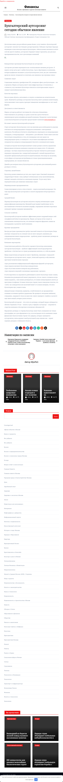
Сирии (37, 37)
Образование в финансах (12, 613)
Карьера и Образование (11, 535)
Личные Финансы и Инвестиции (14, 565)
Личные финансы (9, 561)
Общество (7, 618)
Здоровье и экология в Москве (13, 495)
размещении (20, 37)
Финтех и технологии (11, 697)
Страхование (8, 666)
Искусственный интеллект (12, 526)
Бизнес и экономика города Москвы (15, 456)
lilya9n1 (13, 34)
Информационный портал (12, 517)
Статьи (6, 662)
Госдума (40, 34)
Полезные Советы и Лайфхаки (13, 627)
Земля (6, 500)
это (49, 37)
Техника (6, 670)
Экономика (7, 701)
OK (36, 779)
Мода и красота (9, 578)
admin (10, 397)
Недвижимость (9, 596)
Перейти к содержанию (7, 1)
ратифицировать (29, 37)
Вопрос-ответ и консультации (13, 465)
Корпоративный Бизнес (11, 543)
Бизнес (6, 447)
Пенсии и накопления (11, 622)
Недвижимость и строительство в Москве (17, 600)
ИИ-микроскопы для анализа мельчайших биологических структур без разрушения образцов (18, 764)
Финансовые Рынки (10, 688)
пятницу (13, 37)
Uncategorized (8, 425)
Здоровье (7, 491)
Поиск (8, 411)
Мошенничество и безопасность (14, 583)
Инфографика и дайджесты (12, 513)
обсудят (7, 37)
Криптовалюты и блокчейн (12, 552)
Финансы (31, 7)
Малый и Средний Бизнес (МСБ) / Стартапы (18, 574)
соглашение (43, 37)
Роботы (6, 649)
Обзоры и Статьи (9, 609)
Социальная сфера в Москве (13, 657)
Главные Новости (9, 469)
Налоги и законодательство (13, 587)
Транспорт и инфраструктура (13, 684)
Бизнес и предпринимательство (14, 451)
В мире (6, 460)
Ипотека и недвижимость (12, 521)
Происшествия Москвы (11, 640)
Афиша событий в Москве (12, 430)
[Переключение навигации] (5, 8)
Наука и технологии (10, 592)
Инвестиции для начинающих (13, 504)
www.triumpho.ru (49, 120)
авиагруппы (33, 34)
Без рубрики (8, 438)
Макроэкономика (9, 570)
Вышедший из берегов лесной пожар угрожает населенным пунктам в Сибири (17, 736)
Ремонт (6, 644)
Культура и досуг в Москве (12, 557)
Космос (6, 548)
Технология (7, 679)
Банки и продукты (10, 434)
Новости (6, 605)
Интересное (8, 508)
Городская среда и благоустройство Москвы (18, 478)
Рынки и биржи (9, 653)
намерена (53, 34)
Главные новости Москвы (12, 473)
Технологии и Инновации (12, 675)
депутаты (46, 34)
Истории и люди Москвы (12, 530)
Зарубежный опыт (10, 486)
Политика (8, 21)
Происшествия (8, 635)
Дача (5, 482)
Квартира (7, 539)
